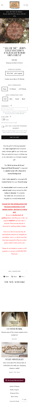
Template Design (14, 69)
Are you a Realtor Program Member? (16, 127)
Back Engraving (14, 85)
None (4, 89)
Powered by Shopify (14, 401)
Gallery (14, 339)
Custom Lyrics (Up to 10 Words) (14, 79)
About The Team (14, 372)
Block (23, 99)
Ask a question (14, 271)
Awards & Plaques (14, 386)
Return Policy (14, 396)
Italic (11, 99)
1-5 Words (12, 89)
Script (17, 99)
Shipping (8, 63)
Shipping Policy (14, 393)
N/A (5, 99)
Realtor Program (14, 390)
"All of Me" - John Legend (14, 73)
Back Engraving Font (14, 95)
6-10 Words (22, 89)
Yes (7, 120)
